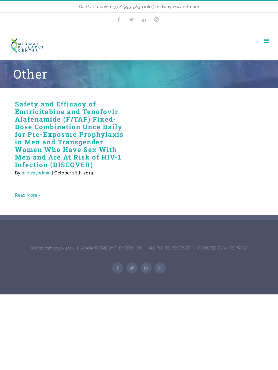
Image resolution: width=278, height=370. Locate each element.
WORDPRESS (235, 248)
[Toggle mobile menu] (267, 41)
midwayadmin (35, 173)
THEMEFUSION (127, 248)
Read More (26, 195)
